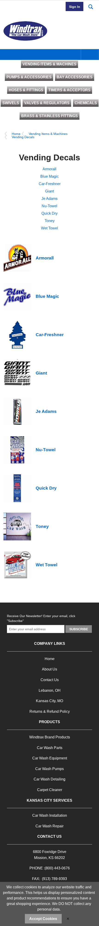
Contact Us (50, 680)
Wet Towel (49, 228)
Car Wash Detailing (49, 779)
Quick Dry (49, 213)
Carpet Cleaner (49, 790)
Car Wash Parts (49, 748)
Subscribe (78, 629)
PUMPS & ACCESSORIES (29, 77)
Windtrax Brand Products (49, 737)
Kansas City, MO (49, 701)
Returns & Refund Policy (49, 711)
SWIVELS (10, 103)
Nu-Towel (49, 206)
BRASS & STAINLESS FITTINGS (49, 116)
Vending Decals (23, 137)
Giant (49, 191)
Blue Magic (49, 176)
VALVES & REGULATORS (47, 103)
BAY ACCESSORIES (75, 77)
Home (16, 134)
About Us (49, 669)
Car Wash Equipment (49, 758)
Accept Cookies (43, 919)
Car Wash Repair (49, 826)
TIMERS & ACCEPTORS (69, 90)
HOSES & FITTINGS (26, 90)
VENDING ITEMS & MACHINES (49, 64)
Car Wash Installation (49, 815)
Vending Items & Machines (48, 134)
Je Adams (49, 199)
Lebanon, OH (50, 690)
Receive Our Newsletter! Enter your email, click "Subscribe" (41, 618)
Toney (50, 221)
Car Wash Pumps (49, 769)
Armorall (49, 169)
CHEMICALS (86, 103)
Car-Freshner (50, 184)
